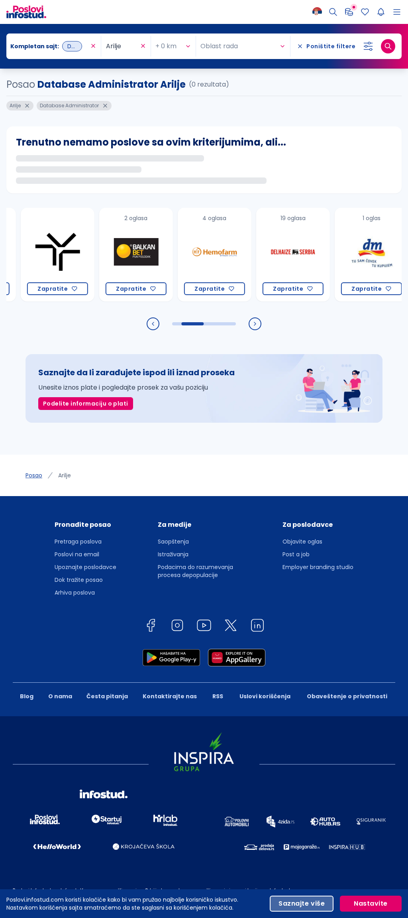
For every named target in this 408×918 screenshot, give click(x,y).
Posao (34, 475)
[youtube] (204, 626)
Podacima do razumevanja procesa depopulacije (195, 571)
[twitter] (231, 626)
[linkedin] (257, 626)
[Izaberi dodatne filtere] (368, 46)
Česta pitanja (107, 696)
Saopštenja (173, 542)
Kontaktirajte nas (170, 696)
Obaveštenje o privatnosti (347, 696)
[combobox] (49, 46)
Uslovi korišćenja (264, 696)
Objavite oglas (302, 542)
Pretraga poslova (78, 542)
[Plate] (349, 12)
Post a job (296, 554)
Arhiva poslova (75, 593)
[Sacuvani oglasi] (365, 12)
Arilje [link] (64, 475)
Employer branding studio (317, 567)
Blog (26, 696)
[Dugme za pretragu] (388, 46)
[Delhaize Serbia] (278, 254)
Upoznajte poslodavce (85, 567)
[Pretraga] (333, 12)
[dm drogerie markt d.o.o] (357, 254)
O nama (60, 696)
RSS (217, 696)
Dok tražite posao (79, 580)
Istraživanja (173, 554)
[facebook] (151, 626)
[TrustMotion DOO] (43, 254)
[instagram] (177, 626)
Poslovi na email (77, 554)
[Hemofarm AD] (200, 254)
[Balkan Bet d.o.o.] (121, 254)
